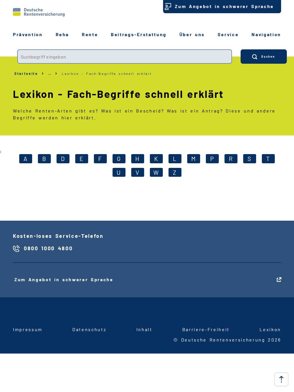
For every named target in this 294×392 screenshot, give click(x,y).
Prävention (28, 34)
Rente (90, 34)
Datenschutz (89, 329)
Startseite (26, 73)
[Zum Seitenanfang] (281, 379)
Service (228, 34)
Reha (62, 34)
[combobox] (124, 56)
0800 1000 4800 (48, 248)
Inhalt (144, 329)
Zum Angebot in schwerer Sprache (224, 6)
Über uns (192, 34)
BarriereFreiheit (206, 329)
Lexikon (270, 329)
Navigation (266, 34)
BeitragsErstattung (139, 34)
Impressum (27, 329)
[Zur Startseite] (39, 12)
